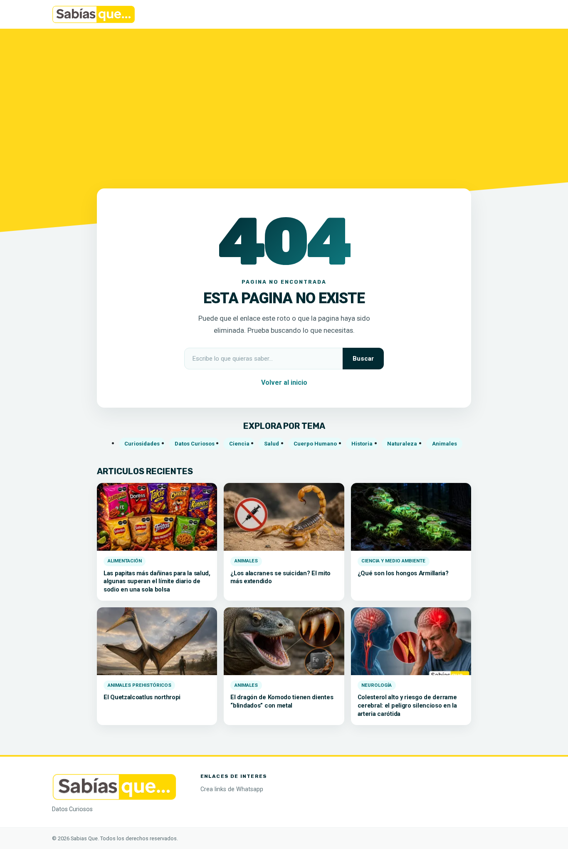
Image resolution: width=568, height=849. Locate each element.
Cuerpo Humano (315, 444)
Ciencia (239, 444)
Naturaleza (402, 444)
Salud (271, 444)
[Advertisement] (284, 103)
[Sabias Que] (114, 786)
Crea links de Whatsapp (231, 789)
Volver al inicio (284, 382)
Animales (444, 444)
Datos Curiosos (195, 444)
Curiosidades (142, 444)
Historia (362, 444)
